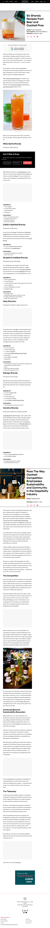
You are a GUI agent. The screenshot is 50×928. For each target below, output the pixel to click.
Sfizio (28, 174)
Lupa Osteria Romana (8, 87)
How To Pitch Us (29, 921)
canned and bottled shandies (13, 78)
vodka (16, 329)
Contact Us (28, 919)
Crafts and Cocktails (16, 85)
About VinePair (3, 919)
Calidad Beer (22, 271)
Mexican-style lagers (26, 269)
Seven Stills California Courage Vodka (17, 353)
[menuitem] (3, 1)
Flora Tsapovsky (36, 30)
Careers (2, 922)
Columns (11, 1)
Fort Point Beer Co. (23, 172)
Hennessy (22, 522)
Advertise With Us (4, 921)
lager (4, 62)
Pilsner (16, 176)
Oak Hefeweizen (16, 248)
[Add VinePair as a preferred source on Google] (17, 48)
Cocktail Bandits (7, 415)
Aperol (9, 206)
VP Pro (32, 1)
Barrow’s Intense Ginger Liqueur (16, 400)
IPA (18, 368)
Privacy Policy (28, 922)
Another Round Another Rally (21, 520)
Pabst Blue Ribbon (24, 424)
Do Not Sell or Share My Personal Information (25, 905)
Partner (29, 469)
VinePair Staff (35, 499)
